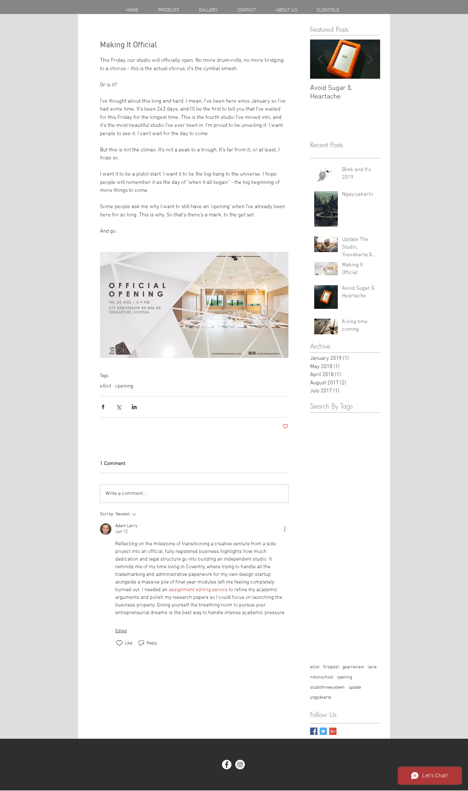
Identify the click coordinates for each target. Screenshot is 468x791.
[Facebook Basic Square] (313, 731)
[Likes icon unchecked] (119, 643)
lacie (372, 667)
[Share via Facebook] (103, 407)
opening (124, 386)
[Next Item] (370, 59)
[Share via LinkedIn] (134, 407)
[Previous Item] (320, 59)
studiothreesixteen (327, 687)
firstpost (331, 667)
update (355, 687)
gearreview (353, 667)
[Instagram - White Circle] (240, 764)
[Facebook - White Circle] (226, 764)
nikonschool (321, 677)
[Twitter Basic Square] (323, 731)
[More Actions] (284, 529)
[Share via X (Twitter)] (119, 407)
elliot (105, 386)
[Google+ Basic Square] (333, 731)
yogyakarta (320, 697)
